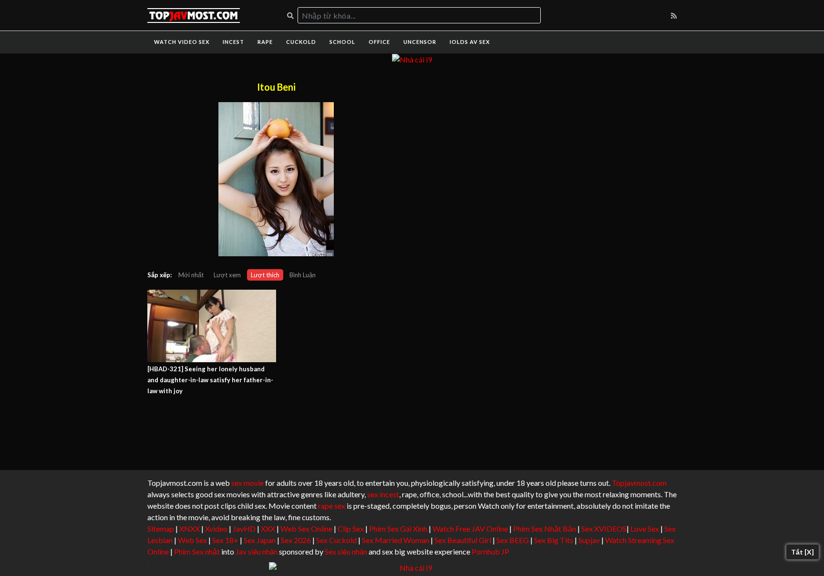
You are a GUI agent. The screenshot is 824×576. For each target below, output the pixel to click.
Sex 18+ (225, 540)
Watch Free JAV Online (470, 528)
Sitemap (160, 528)
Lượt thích (265, 275)
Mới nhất (191, 275)
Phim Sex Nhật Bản (544, 528)
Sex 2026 (296, 540)
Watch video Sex (181, 42)
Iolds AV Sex (470, 42)
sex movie (247, 482)
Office (379, 42)
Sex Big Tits (553, 540)
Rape (265, 42)
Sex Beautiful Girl (462, 540)
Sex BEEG (512, 540)
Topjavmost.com (639, 482)
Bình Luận (302, 275)
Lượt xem (227, 275)
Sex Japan (260, 540)
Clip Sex (351, 528)
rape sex (331, 505)
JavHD (244, 528)
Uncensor (419, 42)
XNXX (189, 528)
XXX (268, 528)
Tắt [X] (802, 552)
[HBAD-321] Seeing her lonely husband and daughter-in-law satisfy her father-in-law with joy (210, 380)
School (342, 42)
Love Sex (644, 528)
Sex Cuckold (336, 540)
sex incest (383, 494)
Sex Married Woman (395, 540)
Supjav (589, 540)
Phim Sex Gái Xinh (398, 528)
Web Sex (192, 540)
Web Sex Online (306, 528)
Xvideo (216, 528)
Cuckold (301, 42)
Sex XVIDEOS (604, 528)
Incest (233, 42)
